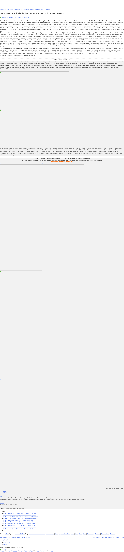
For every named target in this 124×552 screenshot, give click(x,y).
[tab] (4, 491)
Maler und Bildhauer (20, 534)
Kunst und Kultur (21, 9)
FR (29, 551)
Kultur (72, 534)
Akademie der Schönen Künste (37, 534)
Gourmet (27, 9)
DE (5, 549)
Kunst (56, 534)
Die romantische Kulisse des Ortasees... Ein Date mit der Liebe (108, 537)
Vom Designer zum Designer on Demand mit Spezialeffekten (15, 537)
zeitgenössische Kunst (64, 534)
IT (4, 551)
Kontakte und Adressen (11, 9)
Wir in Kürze (6, 542)
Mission (5, 544)
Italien (80, 534)
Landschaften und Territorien (43, 9)
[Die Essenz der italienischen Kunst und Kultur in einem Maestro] (14, 17)
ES (17, 551)
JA (33, 551)
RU (46, 551)
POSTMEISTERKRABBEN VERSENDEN (62, 161)
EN (10, 551)
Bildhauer (97, 534)
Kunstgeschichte (105, 534)
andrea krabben (50, 534)
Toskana (7, 534)
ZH (39, 551)
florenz (76, 534)
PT (23, 551)
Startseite (2, 9)
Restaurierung (90, 534)
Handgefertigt (32, 9)
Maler (84, 534)
